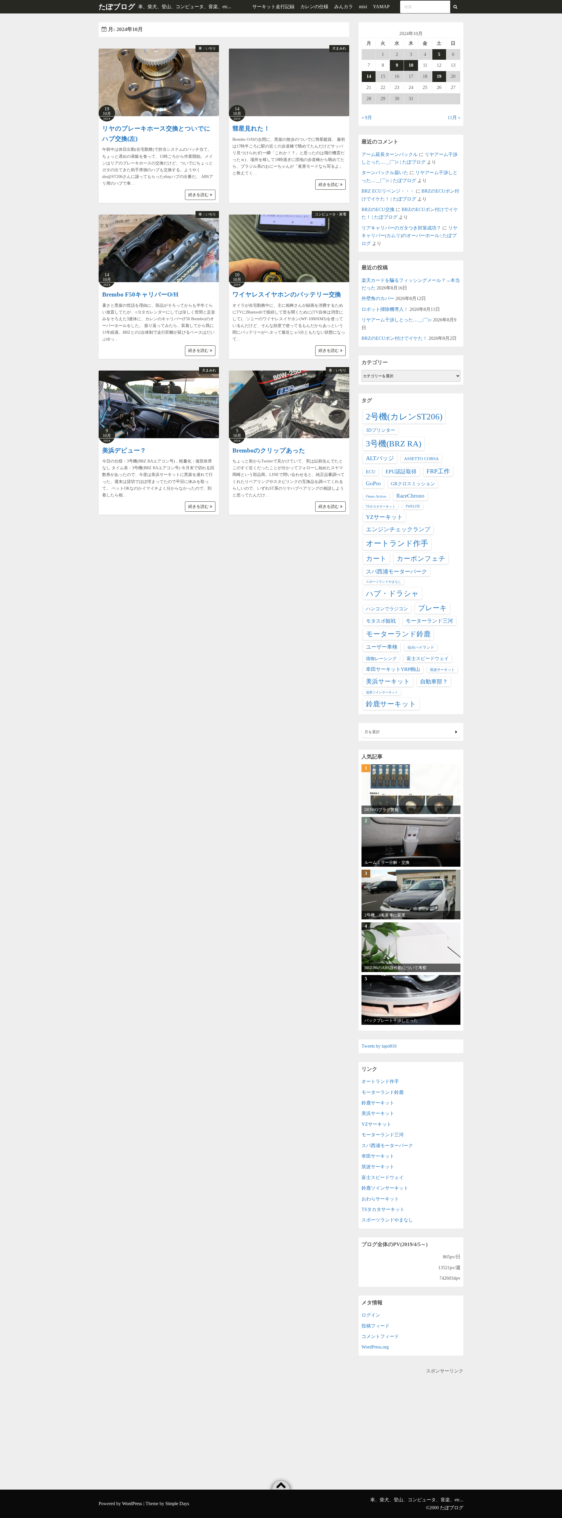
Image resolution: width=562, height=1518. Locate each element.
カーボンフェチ (421, 558)
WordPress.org (375, 1346)
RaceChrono (410, 496)
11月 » (454, 117)
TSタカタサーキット (380, 506)
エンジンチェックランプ (398, 529)
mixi (363, 6)
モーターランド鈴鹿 (398, 634)
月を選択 (372, 732)
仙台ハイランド (420, 647)
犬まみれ (339, 48)
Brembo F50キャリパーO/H (140, 294)
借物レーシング (381, 658)
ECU (371, 471)
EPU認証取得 (401, 471)
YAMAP (381, 6)
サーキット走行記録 (273, 6)
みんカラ (343, 6)
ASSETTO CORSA (421, 458)
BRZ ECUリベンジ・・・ (387, 191)
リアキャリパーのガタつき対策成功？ (401, 227)
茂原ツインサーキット (382, 692)
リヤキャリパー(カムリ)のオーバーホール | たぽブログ (409, 235)
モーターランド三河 (429, 621)
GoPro (373, 483)
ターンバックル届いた (384, 172)
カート (376, 558)
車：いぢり (207, 48)
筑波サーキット (442, 670)
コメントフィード (380, 1336)
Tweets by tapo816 (379, 1046)
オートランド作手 (397, 543)
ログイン (370, 1315)
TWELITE (412, 506)
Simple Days (177, 1503)
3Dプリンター (380, 430)
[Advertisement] (411, 1416)
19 (439, 76)
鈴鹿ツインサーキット (384, 1187)
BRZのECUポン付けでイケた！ (394, 338)
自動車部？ (434, 682)
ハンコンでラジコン (387, 608)
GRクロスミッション (413, 483)
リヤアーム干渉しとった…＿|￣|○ (396, 319)
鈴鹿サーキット (391, 704)
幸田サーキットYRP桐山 (393, 669)
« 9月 (366, 117)
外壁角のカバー (377, 298)
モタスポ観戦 (381, 621)
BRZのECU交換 (378, 209)
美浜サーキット (388, 681)
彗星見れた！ (251, 128)
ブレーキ (432, 608)
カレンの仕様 (314, 6)
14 (368, 76)
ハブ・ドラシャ (392, 593)
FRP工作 (438, 471)
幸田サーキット (377, 1156)
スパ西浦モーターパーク (396, 571)
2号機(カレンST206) (404, 416)
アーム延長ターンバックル (389, 154)
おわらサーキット (380, 1198)
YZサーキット (384, 517)
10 (411, 65)
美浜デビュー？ (124, 450)
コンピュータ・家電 (330, 214)
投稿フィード (375, 1325)
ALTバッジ (380, 458)
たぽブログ (117, 7)
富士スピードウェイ (428, 658)
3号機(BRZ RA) (393, 443)
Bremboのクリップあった (268, 450)
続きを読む (199, 195)
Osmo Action (376, 496)
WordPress (132, 1503)
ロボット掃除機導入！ (384, 309)
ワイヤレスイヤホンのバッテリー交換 (286, 294)
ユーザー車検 (381, 647)
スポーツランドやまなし (383, 581)
